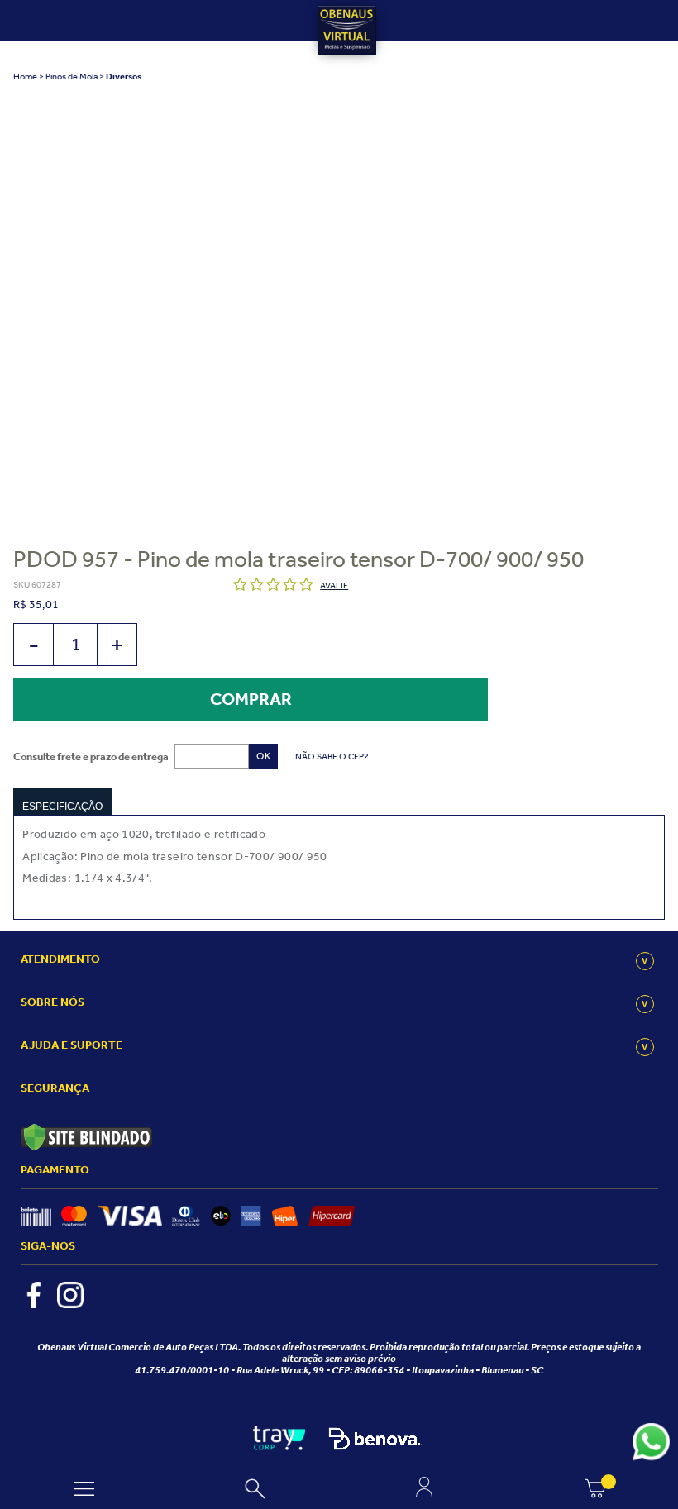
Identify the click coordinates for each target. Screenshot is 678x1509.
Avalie (334, 585)
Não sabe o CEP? (332, 756)
